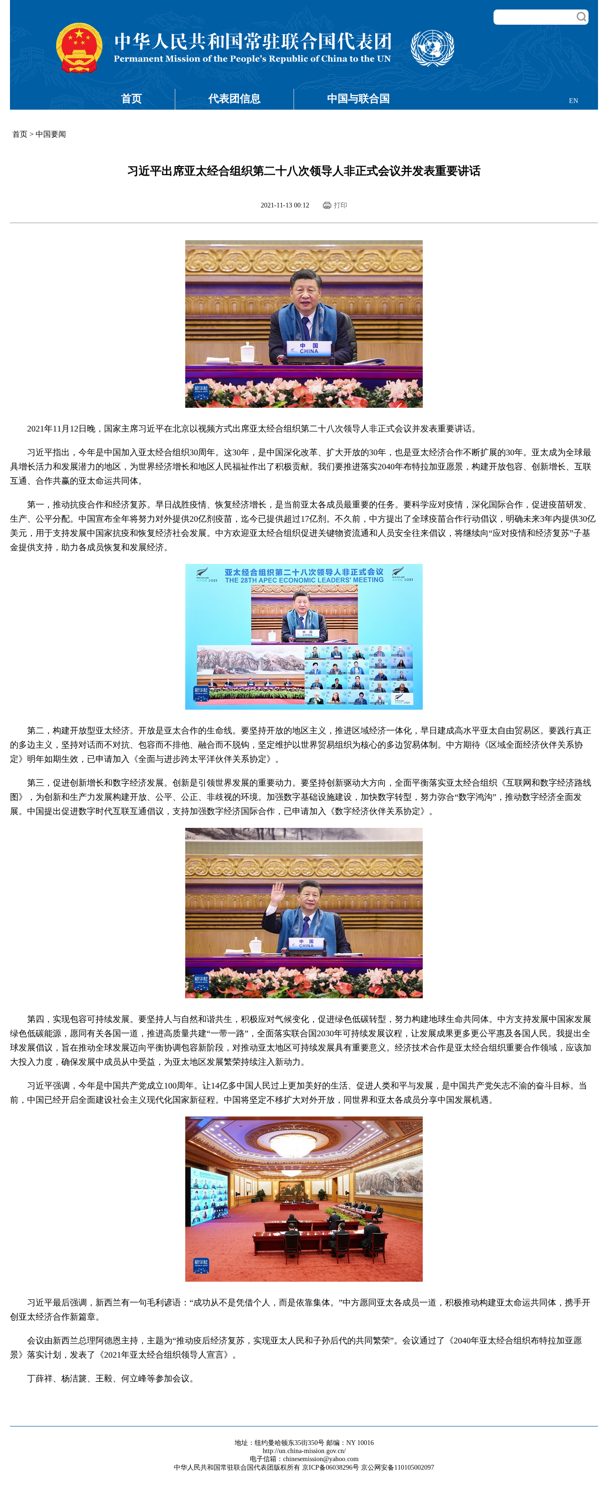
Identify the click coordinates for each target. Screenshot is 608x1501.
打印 (340, 205)
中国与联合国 (358, 98)
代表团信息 (235, 98)
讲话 (463, 428)
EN (573, 100)
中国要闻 (51, 134)
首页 (131, 98)
